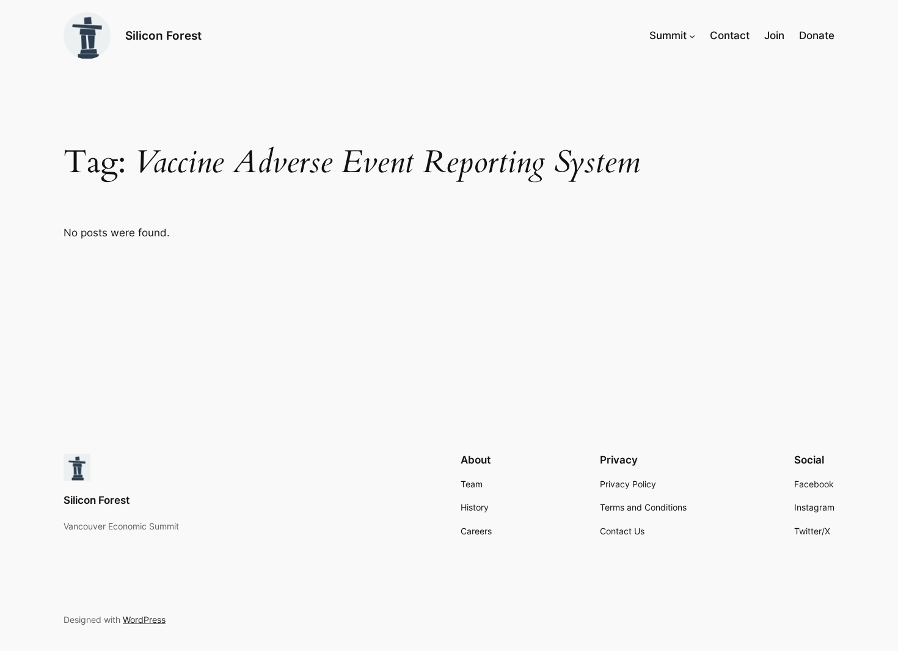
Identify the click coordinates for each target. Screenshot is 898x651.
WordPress (144, 619)
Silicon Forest (163, 35)
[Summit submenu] (692, 35)
